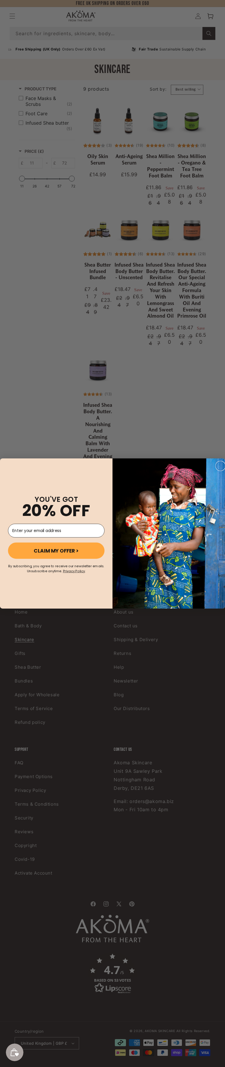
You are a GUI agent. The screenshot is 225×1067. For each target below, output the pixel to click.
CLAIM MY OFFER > (56, 550)
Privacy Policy (74, 571)
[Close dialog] (220, 465)
